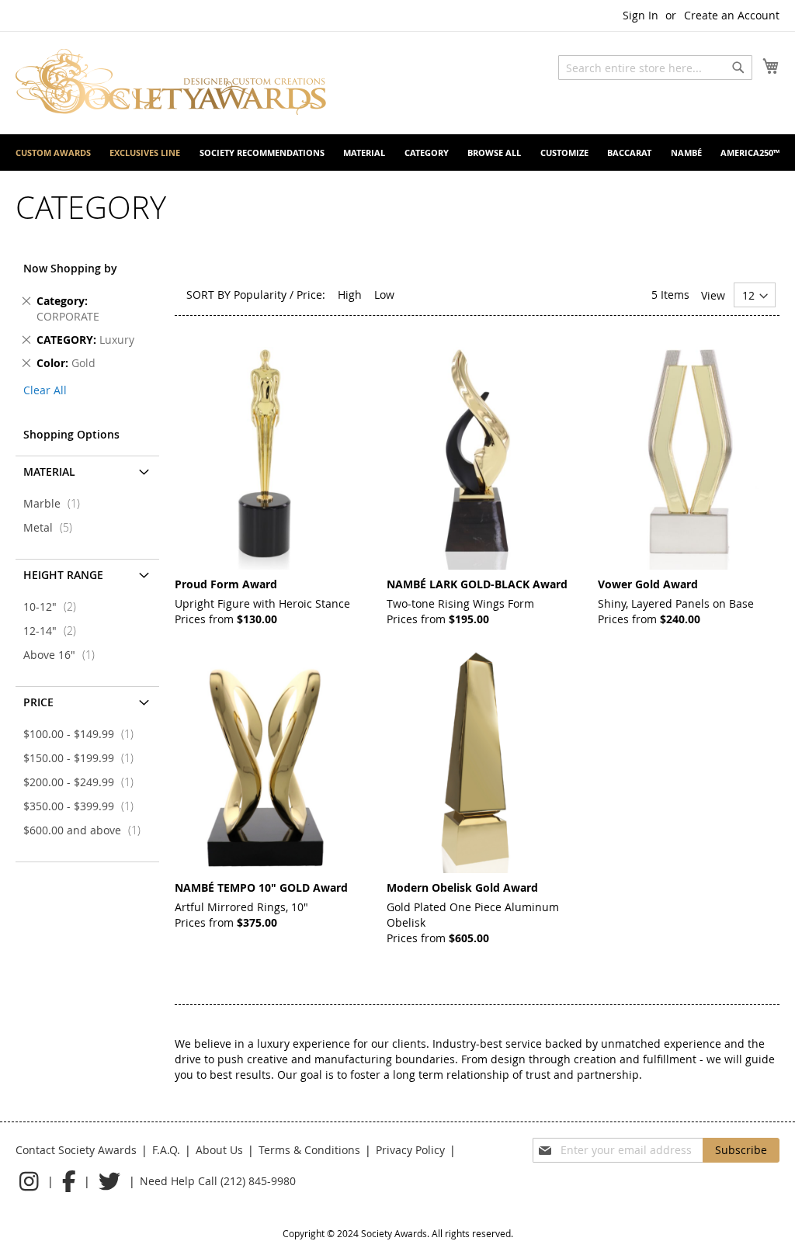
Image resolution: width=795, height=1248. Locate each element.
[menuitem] (53, 152)
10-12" (54, 606)
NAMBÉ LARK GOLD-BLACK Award (477, 584)
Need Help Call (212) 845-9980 (218, 1180)
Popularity (260, 294)
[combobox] (655, 67)
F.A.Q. (166, 1149)
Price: (311, 294)
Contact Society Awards (76, 1149)
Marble (56, 503)
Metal (52, 527)
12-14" (54, 630)
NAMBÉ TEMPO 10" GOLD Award (261, 887)
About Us (219, 1149)
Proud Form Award (226, 584)
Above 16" (63, 654)
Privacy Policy (410, 1149)
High (350, 294)
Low (384, 294)
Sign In (640, 15)
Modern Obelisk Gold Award (462, 887)
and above (86, 830)
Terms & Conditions (309, 1149)
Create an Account (731, 15)
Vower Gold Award (648, 584)
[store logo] (171, 82)
